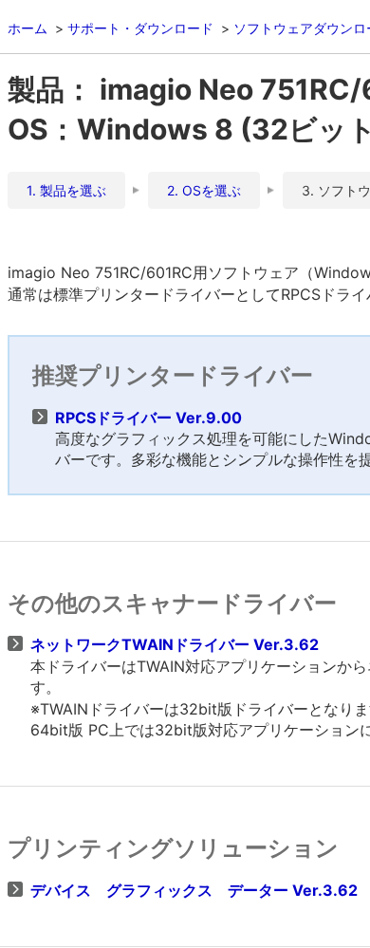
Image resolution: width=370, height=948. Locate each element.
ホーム (27, 28)
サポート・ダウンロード (140, 28)
